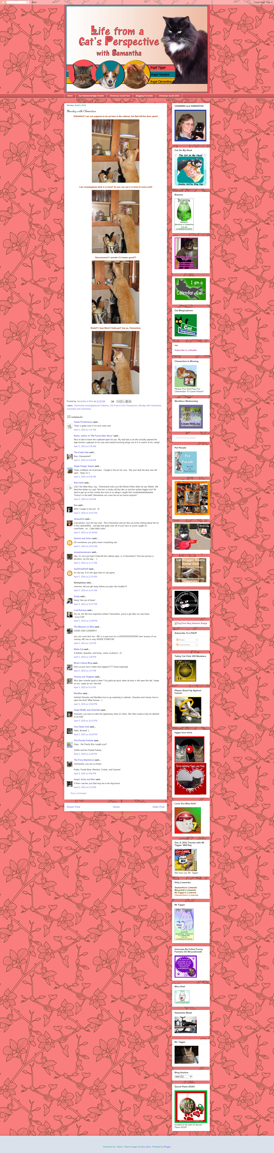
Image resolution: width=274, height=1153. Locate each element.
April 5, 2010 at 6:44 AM (85, 460)
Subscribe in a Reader (186, 350)
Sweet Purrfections (83, 422)
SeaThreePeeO (81, 569)
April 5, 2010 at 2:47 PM (85, 671)
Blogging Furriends (144, 96)
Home (70, 96)
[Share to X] (124, 401)
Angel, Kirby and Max (84, 779)
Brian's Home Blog (83, 663)
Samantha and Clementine (79, 409)
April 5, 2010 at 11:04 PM (85, 754)
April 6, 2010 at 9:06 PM (85, 773)
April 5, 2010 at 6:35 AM (85, 446)
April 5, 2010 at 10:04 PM (85, 704)
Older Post (158, 807)
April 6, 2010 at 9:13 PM (85, 787)
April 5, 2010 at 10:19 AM (85, 532)
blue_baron (146, 1147)
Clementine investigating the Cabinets (91, 405)
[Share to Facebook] (127, 401)
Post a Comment (78, 793)
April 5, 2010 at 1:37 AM (85, 430)
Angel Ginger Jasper (84, 466)
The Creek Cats (81, 452)
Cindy (77, 596)
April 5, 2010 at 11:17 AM (85, 563)
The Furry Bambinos (84, 760)
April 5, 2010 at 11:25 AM (85, 576)
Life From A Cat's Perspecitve (123, 405)
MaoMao (78, 693)
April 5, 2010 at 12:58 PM (85, 621)
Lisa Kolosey (80, 610)
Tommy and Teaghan (84, 677)
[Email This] (118, 401)
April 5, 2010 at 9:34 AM (85, 499)
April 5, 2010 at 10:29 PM (85, 734)
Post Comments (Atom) (122, 815)
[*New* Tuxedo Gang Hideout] (186, 613)
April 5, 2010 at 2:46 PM (85, 657)
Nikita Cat (78, 649)
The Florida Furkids (83, 740)
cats (187, 438)
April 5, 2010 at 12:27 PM (85, 604)
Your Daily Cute (81, 727)
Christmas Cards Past (120, 96)
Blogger (167, 1147)
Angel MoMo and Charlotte (87, 710)
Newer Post (73, 807)
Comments (184, 644)
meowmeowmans (82, 552)
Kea (76, 505)
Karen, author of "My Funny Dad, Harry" (93, 436)
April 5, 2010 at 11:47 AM (85, 590)
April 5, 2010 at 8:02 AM (85, 477)
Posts (181, 640)
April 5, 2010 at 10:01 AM (85, 513)
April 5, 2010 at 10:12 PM (85, 721)
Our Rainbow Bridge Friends (91, 96)
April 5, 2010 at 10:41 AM (85, 546)
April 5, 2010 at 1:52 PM (85, 643)
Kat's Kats (79, 483)
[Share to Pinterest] (130, 401)
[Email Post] (112, 401)
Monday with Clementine (150, 405)
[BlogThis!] (121, 401)
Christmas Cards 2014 (169, 96)
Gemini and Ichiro (83, 538)
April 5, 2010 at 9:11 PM (85, 687)
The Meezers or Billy (84, 627)
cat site (181, 438)
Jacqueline (79, 519)
